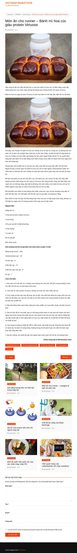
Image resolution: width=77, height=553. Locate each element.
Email (7, 513)
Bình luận (8, 486)
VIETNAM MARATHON (18, 2)
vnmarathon (63, 345)
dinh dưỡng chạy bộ (31, 345)
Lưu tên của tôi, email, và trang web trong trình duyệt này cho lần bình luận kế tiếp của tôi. (35, 529)
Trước (11, 357)
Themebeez (22, 550)
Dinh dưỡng (11, 384)
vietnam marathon (48, 345)
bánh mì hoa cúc (13, 345)
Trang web (8, 521)
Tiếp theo (65, 357)
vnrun (10, 349)
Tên (7, 504)
